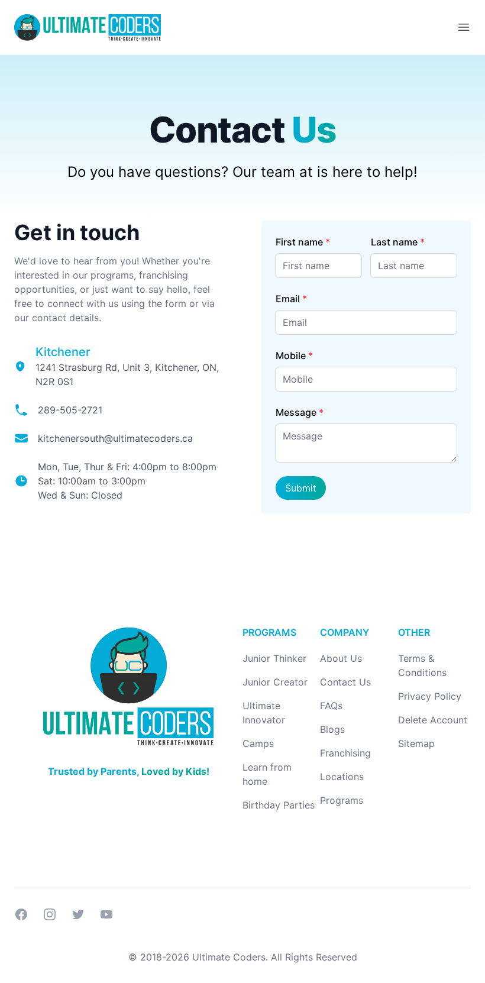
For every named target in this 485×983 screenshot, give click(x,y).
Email (288, 299)
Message (296, 412)
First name (299, 242)
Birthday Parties (278, 805)
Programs (341, 800)
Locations (342, 776)
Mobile (291, 355)
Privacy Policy (429, 696)
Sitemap (416, 743)
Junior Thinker (274, 658)
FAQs (331, 706)
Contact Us (345, 682)
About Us (341, 658)
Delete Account (432, 720)
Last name (394, 242)
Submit (300, 488)
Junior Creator (275, 682)
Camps (258, 743)
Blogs (332, 729)
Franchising (345, 753)
